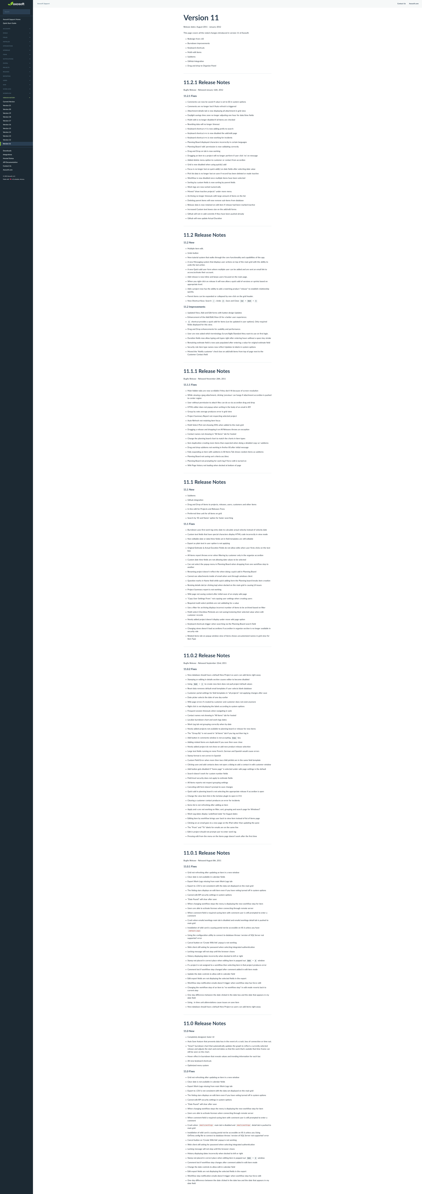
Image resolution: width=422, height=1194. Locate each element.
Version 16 (7, 124)
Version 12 (7, 140)
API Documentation (10, 162)
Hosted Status (8, 158)
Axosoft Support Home (11, 19)
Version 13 (7, 136)
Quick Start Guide (9, 23)
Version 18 (7, 117)
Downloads (7, 151)
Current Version (9, 102)
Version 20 (7, 109)
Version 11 (7, 144)
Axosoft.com (8, 170)
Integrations (7, 154)
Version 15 (7, 128)
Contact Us (7, 166)
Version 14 (7, 132)
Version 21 (7, 105)
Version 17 (7, 121)
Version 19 (7, 113)
